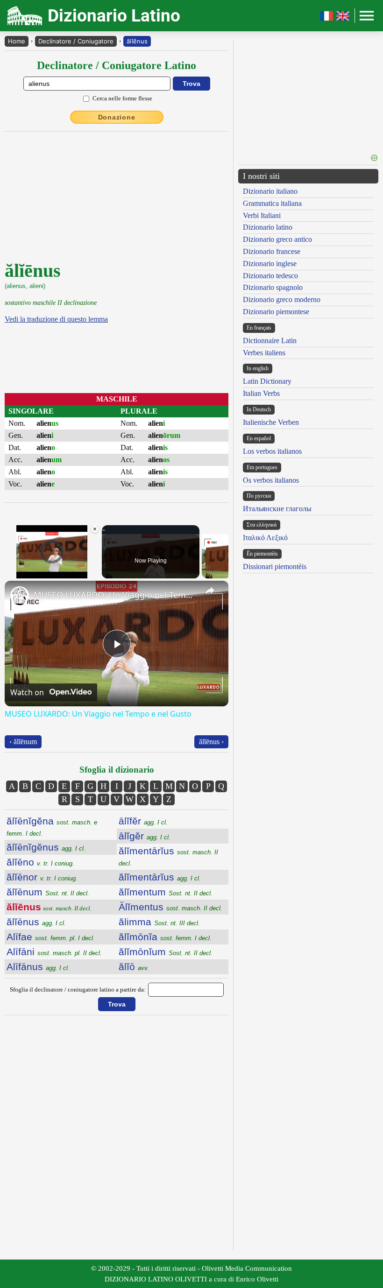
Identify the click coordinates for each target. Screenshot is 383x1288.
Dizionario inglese (270, 263)
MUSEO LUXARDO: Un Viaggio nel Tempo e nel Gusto (115, 594)
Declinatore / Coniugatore (75, 41)
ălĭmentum (166, 892)
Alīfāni (54, 951)
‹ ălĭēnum (23, 742)
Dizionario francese (271, 251)
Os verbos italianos (271, 480)
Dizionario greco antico (277, 239)
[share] (209, 590)
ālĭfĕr (143, 821)
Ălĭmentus (170, 906)
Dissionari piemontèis (274, 566)
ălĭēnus (137, 41)
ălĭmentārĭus (160, 877)
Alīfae (51, 936)
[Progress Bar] (52, 567)
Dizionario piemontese (276, 312)
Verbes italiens (264, 353)
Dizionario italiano (270, 191)
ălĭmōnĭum (166, 951)
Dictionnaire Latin (270, 341)
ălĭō (134, 966)
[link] (19, 595)
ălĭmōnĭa (165, 936)
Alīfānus (38, 966)
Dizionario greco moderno (281, 299)
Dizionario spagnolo (273, 287)
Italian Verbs (261, 393)
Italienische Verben (271, 422)
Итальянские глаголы (277, 509)
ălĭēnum (48, 892)
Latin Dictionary (267, 381)
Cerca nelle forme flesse (122, 98)
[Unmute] (21, 572)
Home (16, 41)
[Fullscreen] (93, 572)
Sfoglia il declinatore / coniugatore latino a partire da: (78, 989)
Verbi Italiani (262, 215)
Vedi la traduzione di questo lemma (56, 319)
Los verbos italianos (272, 451)
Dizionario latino (267, 227)
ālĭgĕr (144, 836)
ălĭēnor (42, 877)
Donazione (116, 117)
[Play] (10, 572)
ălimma (159, 921)
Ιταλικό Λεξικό (265, 538)
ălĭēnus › (211, 742)
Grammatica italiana (272, 203)
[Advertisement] (308, 94)
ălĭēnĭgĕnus (46, 847)
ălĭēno (40, 862)
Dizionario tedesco (270, 276)
